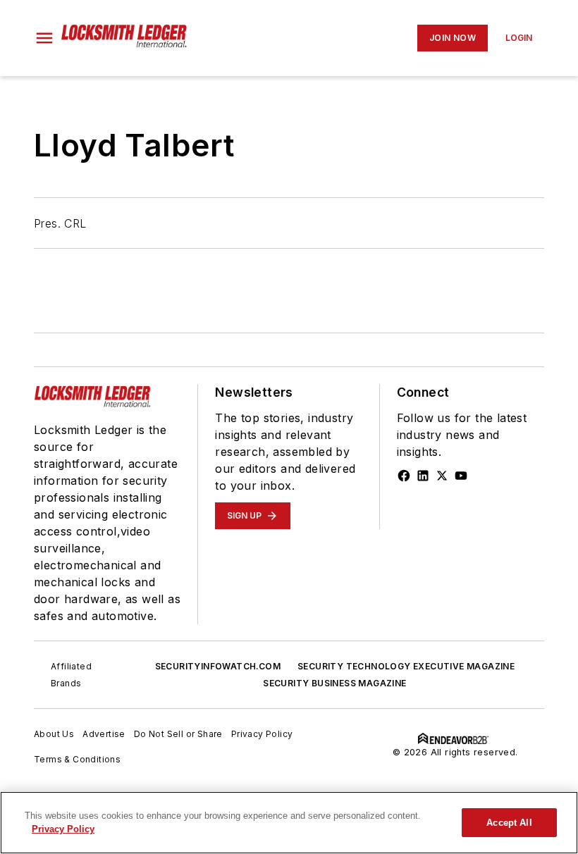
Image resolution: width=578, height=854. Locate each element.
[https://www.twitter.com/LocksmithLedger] (442, 476)
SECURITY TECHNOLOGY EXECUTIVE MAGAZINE (406, 666)
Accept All (508, 822)
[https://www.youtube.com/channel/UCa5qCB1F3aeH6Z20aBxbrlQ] (461, 476)
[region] (289, 822)
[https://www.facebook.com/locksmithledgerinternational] (404, 476)
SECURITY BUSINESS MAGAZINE (334, 683)
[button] (44, 38)
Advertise (103, 734)
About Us (54, 734)
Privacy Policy (262, 734)
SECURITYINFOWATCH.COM (218, 666)
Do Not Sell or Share (178, 734)
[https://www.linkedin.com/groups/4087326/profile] (423, 476)
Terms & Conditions (77, 759)
